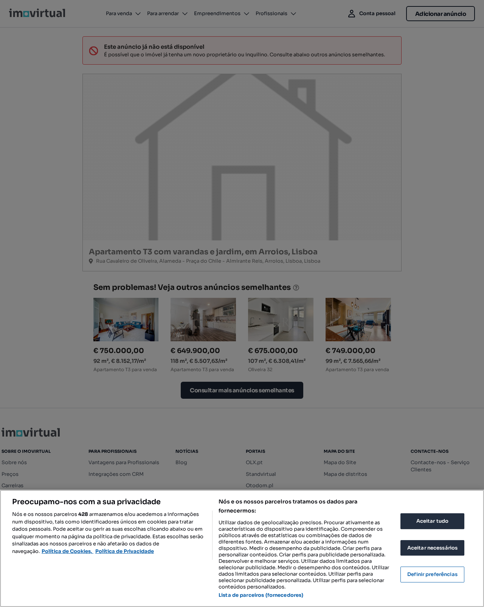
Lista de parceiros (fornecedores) (261, 595)
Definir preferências (432, 574)
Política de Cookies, (67, 551)
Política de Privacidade (124, 551)
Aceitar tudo (432, 521)
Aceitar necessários (432, 548)
